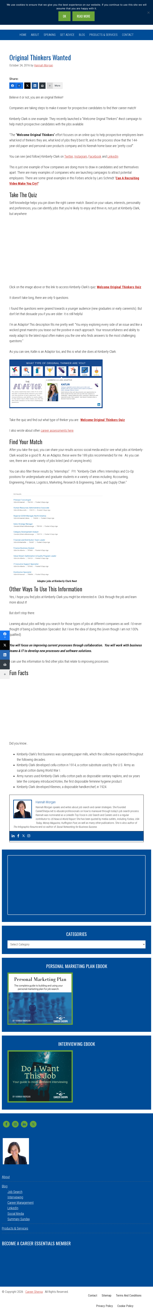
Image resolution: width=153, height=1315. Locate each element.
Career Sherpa (34, 1292)
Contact (92, 1295)
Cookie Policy (125, 1306)
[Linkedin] (13, 836)
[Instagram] (28, 836)
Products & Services (15, 1228)
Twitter (68, 156)
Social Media (15, 1214)
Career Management (20, 1203)
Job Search (14, 1192)
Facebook (94, 156)
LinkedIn (112, 156)
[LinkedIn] (35, 85)
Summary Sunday (18, 1219)
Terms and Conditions (128, 1295)
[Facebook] (18, 836)
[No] (148, 12)
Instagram (80, 156)
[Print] (42, 85)
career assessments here (57, 430)
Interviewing (15, 1197)
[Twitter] (27, 85)
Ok (64, 16)
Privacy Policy (104, 1306)
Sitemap (106, 1295)
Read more (83, 16)
